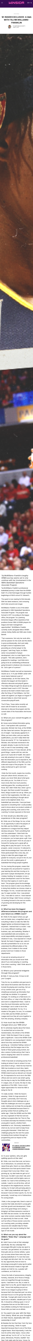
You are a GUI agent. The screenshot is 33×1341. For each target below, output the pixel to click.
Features (16, 13)
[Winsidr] (16, 3)
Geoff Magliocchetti (19, 26)
